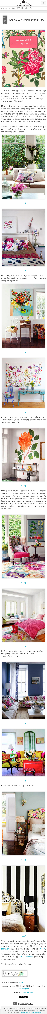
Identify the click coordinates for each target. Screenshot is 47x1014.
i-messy (42, 948)
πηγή (23, 203)
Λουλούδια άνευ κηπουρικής (27, 20)
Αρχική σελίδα (8, 8)
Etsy (31, 8)
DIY (18, 8)
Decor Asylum (23, 988)
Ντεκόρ (24, 8)
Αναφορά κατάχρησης (34, 1012)
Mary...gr (5, 948)
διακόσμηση (28, 992)
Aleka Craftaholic (25, 956)
